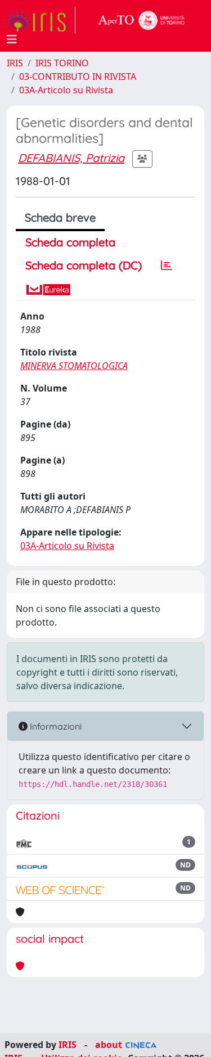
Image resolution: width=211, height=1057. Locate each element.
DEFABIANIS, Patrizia (71, 158)
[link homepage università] (142, 20)
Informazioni (55, 726)
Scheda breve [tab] (60, 217)
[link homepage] (41, 20)
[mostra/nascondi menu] (12, 39)
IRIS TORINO (62, 63)
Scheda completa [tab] (70, 242)
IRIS (15, 63)
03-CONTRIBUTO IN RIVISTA (77, 76)
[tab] (166, 265)
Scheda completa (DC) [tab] (83, 265)
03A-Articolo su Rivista (66, 90)
